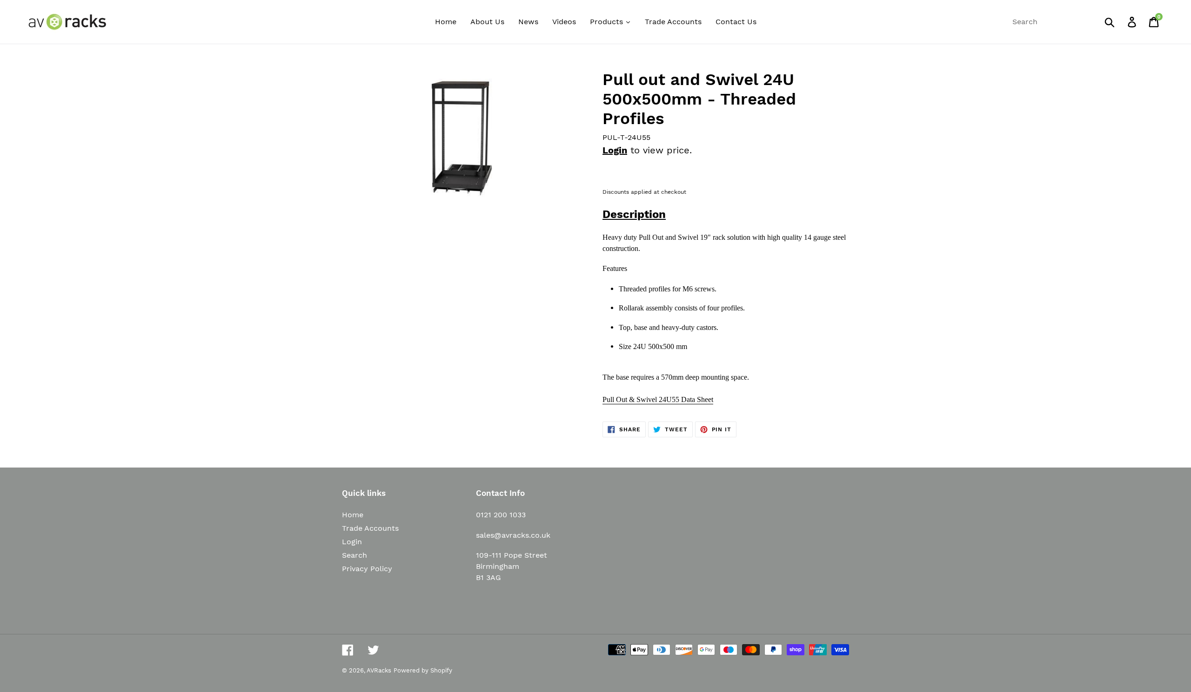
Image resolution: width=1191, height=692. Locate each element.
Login (614, 150)
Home (352, 514)
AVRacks (379, 670)
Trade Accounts (370, 528)
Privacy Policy (367, 568)
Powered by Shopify (423, 670)
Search (354, 555)
